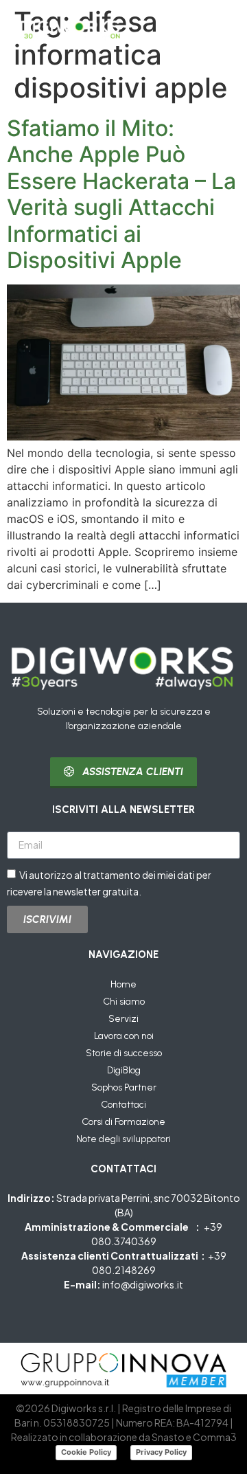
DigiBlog (124, 1070)
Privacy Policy (161, 1452)
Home (123, 984)
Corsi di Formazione (123, 1122)
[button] (215, 29)
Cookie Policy (86, 1452)
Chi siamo (124, 1001)
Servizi (123, 1019)
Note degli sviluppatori (123, 1139)
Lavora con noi (124, 1036)
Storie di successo (124, 1053)
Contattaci (123, 1104)
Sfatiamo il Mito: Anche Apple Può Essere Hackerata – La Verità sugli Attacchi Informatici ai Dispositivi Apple (121, 194)
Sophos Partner (123, 1087)
